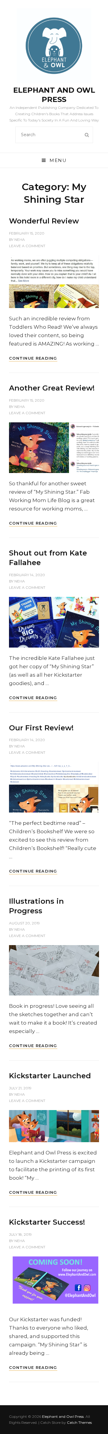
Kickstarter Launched (50, 1075)
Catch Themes (79, 1422)
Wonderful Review (44, 221)
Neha (19, 239)
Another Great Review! (51, 388)
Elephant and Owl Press (63, 1416)
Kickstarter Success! (47, 1222)
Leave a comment (27, 246)
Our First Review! (41, 727)
